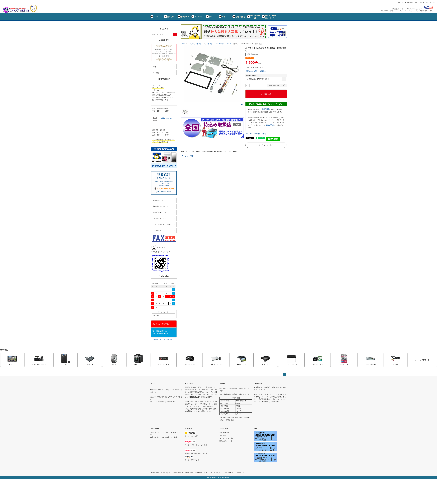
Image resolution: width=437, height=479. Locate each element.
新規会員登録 (224, 432)
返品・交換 (258, 383)
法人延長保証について (161, 212)
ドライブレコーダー (39, 364)
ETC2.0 (90, 364)
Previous (184, 33)
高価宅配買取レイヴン (255, 17)
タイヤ (114, 364)
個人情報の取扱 (201, 473)
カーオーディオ (163, 364)
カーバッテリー (317, 364)
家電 (154, 67)
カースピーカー (189, 364)
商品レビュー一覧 (225, 441)
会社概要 (155, 473)
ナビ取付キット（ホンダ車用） (214, 44)
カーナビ (12, 364)
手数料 (222, 383)
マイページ (199, 17)
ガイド (224, 17)
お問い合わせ (240, 17)
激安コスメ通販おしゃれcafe (270, 17)
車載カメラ (138, 364)
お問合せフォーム (156, 437)
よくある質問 (420, 2)
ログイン (400, 2)
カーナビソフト (344, 364)
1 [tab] (232, 41)
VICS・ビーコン (291, 364)
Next (284, 33)
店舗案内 (188, 428)
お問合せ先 (155, 428)
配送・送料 (189, 383)
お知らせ (170, 17)
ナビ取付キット (199, 44)
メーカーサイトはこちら (266, 145)
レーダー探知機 (370, 364)
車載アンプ (266, 364)
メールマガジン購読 (226, 438)
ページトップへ (284, 374)
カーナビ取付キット (422, 360)
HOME (184, 44)
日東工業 (228, 44)
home (156, 17)
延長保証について (159, 200)
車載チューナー (216, 364)
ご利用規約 (409, 2)
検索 (175, 34)
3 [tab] (235, 41)
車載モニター (241, 364)
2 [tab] (234, 41)
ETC (65, 364)
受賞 (256, 428)
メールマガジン (432, 2)
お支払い (154, 383)
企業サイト (241, 473)
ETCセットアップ (159, 218)
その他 (395, 364)
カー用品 (156, 73)
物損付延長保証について (162, 206)
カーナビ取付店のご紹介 (162, 224)
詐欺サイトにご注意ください (164, 340)
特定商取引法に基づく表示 (183, 473)
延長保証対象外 (251, 75)
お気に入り (185, 17)
